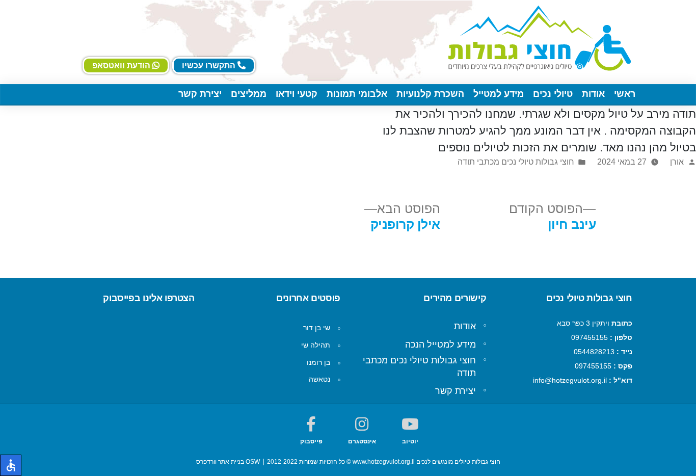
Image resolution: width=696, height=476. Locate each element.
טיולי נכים (553, 94)
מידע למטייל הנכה (440, 344)
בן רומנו (318, 362)
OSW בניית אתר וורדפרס (228, 461)
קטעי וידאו (296, 94)
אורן (677, 161)
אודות (593, 94)
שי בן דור (316, 328)
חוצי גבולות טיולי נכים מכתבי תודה (516, 161)
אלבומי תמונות (357, 94)
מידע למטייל (498, 94)
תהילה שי (315, 345)
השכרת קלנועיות (430, 94)
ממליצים (248, 94)
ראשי (624, 94)
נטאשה (319, 379)
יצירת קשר (200, 94)
